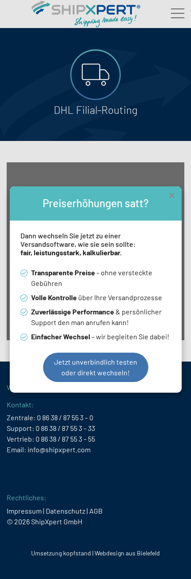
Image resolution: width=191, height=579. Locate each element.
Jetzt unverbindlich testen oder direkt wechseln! (95, 367)
